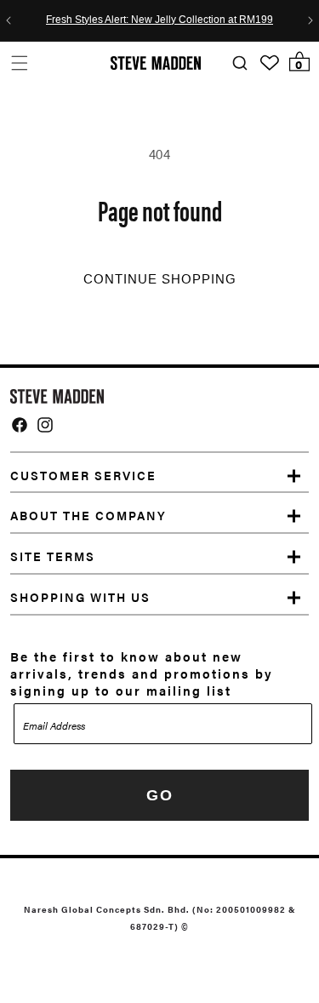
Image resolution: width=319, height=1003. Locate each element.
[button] (19, 62)
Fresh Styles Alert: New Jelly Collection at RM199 (159, 20)
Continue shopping (159, 279)
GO (160, 795)
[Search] (239, 63)
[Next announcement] (310, 20)
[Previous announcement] (8, 20)
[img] (19, 425)
